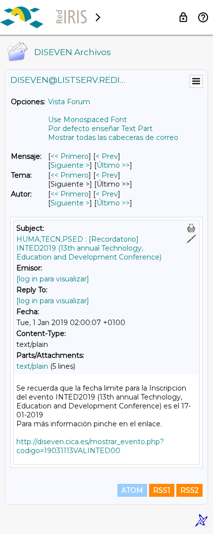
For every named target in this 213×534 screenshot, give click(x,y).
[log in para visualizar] (52, 278)
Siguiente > (70, 165)
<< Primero (70, 156)
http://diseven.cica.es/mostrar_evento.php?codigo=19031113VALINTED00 (90, 446)
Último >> (113, 165)
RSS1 (161, 490)
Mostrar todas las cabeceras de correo (113, 137)
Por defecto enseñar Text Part (100, 128)
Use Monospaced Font (87, 119)
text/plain (32, 366)
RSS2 (189, 490)
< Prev (107, 156)
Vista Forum (69, 101)
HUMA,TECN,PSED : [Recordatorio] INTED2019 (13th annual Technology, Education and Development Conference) (88, 248)
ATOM (132, 490)
